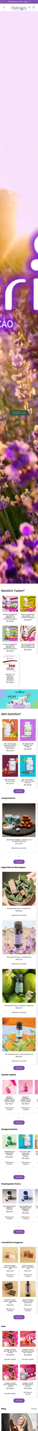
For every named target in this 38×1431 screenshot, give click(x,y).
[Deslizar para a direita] (23, 857)
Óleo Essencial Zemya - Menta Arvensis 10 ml (19, 1054)
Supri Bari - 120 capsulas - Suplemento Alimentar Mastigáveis (10, 677)
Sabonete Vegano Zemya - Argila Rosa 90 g (28, 1267)
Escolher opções (10, 1359)
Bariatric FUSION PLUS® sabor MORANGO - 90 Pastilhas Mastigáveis (28, 646)
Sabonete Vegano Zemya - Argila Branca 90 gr (10, 1267)
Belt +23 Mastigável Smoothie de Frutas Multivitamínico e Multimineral (10, 746)
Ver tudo (19, 791)
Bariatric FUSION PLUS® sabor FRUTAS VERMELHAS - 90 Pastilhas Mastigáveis (10, 617)
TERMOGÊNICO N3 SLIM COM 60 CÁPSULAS (9, 1153)
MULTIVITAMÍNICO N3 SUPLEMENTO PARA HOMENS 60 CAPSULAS (25, 1208)
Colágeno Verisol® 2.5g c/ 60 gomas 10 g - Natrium (10, 1384)
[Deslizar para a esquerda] (15, 857)
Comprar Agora (19, 706)
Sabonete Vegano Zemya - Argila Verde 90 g (10, 1301)
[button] (4, 7)
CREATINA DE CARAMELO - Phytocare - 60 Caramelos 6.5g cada (18, 840)
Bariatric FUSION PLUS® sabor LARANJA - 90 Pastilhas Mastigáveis (28, 616)
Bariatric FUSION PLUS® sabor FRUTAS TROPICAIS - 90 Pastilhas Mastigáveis (10, 646)
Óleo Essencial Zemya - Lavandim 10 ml (19, 957)
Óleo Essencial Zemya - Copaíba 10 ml (19, 908)
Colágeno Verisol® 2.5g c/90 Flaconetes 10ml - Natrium (27, 1351)
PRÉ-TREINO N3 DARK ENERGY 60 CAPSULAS (9, 1208)
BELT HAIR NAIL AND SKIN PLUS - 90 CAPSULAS (27, 745)
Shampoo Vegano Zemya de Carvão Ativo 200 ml (27, 1301)
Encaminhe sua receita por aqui (19, 412)
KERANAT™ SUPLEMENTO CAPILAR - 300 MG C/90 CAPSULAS (9, 1099)
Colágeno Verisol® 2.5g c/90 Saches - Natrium (28, 1384)
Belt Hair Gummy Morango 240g (10, 780)
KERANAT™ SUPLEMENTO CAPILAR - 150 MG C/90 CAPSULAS (25, 1099)
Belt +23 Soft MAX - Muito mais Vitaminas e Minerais (28, 781)
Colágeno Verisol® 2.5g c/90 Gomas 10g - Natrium (10, 1351)
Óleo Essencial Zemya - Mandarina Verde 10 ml (19, 1005)
